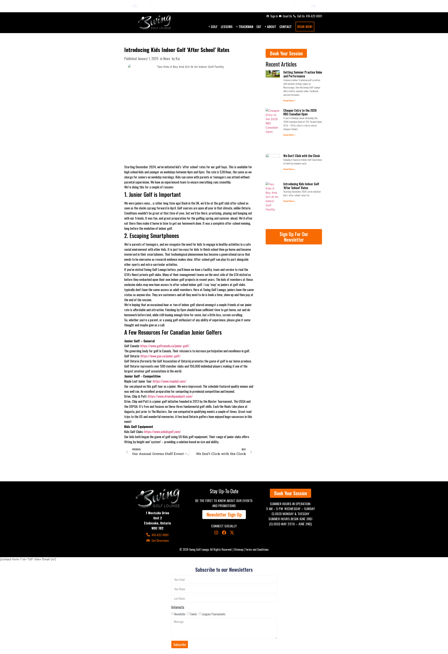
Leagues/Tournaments (213, 614)
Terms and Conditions (257, 549)
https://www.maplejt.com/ (169, 381)
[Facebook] (224, 532)
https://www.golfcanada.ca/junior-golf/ (164, 345)
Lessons (227, 27)
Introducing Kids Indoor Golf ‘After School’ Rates (176, 50)
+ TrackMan (244, 27)
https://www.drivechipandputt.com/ (170, 396)
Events (193, 614)
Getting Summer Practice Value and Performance (302, 74)
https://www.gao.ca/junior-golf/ (160, 355)
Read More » (289, 100)
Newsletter (180, 614)
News (166, 58)
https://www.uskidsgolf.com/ (162, 431)
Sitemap (238, 549)
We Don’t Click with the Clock (301, 155)
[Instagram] (216, 532)
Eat (259, 27)
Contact (285, 27)
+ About (270, 27)
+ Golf (213, 27)
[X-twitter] (232, 532)
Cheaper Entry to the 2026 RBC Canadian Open (300, 112)
